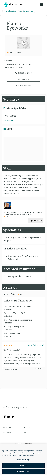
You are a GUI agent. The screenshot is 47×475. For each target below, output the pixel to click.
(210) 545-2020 (25, 73)
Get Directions (24, 85)
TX (19, 11)
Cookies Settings (23, 460)
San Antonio (28, 11)
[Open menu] (41, 4)
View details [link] (9, 120)
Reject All (23, 465)
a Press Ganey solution (16, 407)
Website (25, 79)
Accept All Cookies (23, 471)
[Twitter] (12, 417)
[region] (23, 459)
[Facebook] (4, 417)
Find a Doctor (28, 432)
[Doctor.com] (13, 4)
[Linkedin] (8, 417)
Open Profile (36, 220)
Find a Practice (10, 11)
